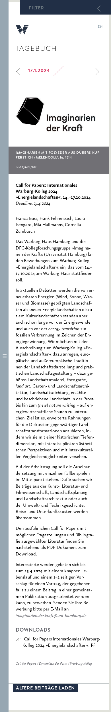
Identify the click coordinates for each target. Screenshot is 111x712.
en (100, 27)
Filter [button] (36, 8)
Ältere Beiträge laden (45, 688)
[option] (59, 129)
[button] (4, 356)
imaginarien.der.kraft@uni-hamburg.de (51, 616)
